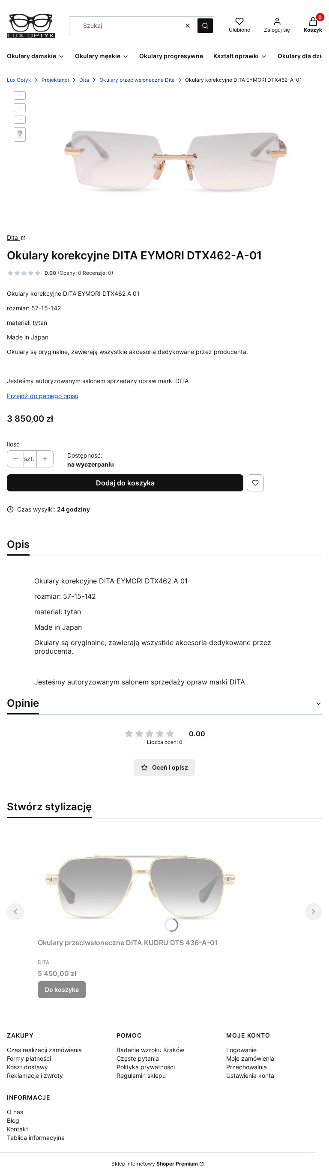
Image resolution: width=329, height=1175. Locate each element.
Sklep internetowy (154, 1163)
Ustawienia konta (250, 1075)
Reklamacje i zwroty (35, 1075)
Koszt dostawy (27, 1067)
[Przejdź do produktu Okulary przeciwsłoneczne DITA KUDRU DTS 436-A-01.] (145, 879)
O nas (15, 1112)
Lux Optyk (19, 80)
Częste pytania (138, 1058)
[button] (205, 25)
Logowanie (241, 1049)
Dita (84, 80)
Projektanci (55, 80)
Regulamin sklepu (141, 1075)
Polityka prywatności (146, 1067)
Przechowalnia (246, 1067)
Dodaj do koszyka (125, 483)
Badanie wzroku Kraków (150, 1049)
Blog (13, 1120)
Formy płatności (29, 1058)
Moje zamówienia (250, 1058)
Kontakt (17, 1129)
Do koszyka (62, 989)
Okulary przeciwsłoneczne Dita (137, 80)
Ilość (13, 444)
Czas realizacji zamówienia (44, 1049)
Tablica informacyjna (36, 1137)
